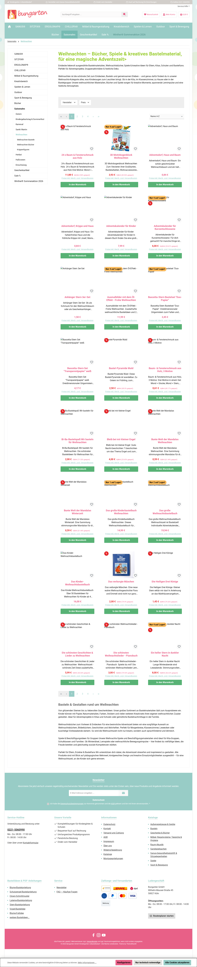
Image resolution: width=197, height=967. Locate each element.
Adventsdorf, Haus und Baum (165, 154)
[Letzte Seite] (98, 116)
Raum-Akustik (156, 844)
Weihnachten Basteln (26, 140)
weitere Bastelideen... (19, 917)
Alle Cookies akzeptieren (177, 962)
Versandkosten (92, 941)
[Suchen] (124, 14)
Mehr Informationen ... (87, 963)
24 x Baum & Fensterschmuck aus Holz (78, 156)
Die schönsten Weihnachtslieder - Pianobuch (121, 654)
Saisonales (19, 108)
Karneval (19, 124)
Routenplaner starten (163, 916)
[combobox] (91, 14)
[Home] (9, 27)
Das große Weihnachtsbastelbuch (165, 512)
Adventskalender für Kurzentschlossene (165, 227)
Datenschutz (109, 824)
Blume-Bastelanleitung (20, 887)
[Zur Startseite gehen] (27, 14)
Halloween (20, 160)
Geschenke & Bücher (160, 833)
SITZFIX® (19, 59)
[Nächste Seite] (93, 116)
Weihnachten (21, 134)
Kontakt (107, 828)
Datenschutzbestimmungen (71, 804)
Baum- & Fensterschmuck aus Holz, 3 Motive (165, 370)
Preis (83, 102)
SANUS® (18, 54)
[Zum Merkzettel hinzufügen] (91, 148)
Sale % (17, 175)
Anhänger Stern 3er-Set (77, 297)
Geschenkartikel (21, 170)
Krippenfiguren (23, 150)
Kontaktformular (30, 842)
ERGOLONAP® (21, 65)
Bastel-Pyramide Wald (121, 368)
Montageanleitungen (113, 858)
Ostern (19, 114)
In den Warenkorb (77, 184)
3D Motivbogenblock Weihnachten (121, 156)
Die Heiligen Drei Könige (165, 581)
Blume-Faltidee (17, 913)
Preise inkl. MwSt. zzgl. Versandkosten (77, 178)
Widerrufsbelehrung (112, 850)
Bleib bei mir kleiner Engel (121, 439)
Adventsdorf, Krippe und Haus (77, 226)
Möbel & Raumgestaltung (26, 76)
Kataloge (107, 854)
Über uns (107, 845)
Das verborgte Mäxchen (121, 581)
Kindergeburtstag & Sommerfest (30, 119)
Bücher (17, 103)
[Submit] (123, 793)
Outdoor (18, 92)
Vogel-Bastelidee (17, 909)
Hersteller (67, 102)
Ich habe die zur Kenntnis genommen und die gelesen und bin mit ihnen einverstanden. (100, 804)
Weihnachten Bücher (25, 145)
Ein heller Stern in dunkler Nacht (165, 654)
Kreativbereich (21, 81)
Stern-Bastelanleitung (20, 904)
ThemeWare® (131, 944)
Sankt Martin (21, 129)
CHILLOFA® (20, 70)
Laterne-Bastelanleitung (21, 900)
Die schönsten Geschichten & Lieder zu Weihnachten (77, 654)
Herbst (19, 154)
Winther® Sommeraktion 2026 (28, 181)
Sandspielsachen (158, 849)
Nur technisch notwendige (147, 962)
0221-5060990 (16, 829)
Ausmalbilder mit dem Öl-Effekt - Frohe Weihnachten (121, 298)
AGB (113, 804)
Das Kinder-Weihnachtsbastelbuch (77, 583)
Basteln (153, 828)
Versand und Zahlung (113, 833)
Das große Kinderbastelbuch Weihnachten (121, 512)
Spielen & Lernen (22, 87)
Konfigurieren (124, 962)
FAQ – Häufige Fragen (67, 892)
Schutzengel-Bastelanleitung (23, 892)
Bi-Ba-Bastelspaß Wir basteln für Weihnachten (77, 441)
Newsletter (61, 887)
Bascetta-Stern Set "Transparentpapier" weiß (77, 370)
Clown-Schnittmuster (19, 896)
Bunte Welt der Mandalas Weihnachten (165, 441)
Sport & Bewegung (23, 98)
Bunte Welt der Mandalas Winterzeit (77, 512)
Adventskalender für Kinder (121, 226)
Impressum (108, 841)
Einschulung (21, 165)
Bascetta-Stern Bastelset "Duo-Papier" (165, 298)
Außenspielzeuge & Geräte (162, 824)
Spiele (153, 860)
